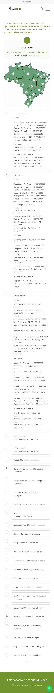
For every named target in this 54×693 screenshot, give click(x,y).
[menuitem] (40, 9)
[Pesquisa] (40, 9)
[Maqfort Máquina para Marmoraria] (22, 9)
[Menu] (46, 9)
